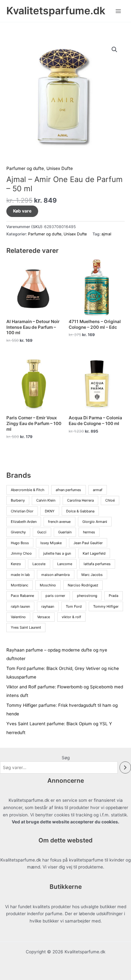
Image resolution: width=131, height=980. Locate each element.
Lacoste (38, 564)
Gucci (41, 532)
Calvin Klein (45, 500)
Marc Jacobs (92, 574)
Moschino (48, 585)
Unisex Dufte (59, 168)
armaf (97, 490)
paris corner (55, 595)
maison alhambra (55, 574)
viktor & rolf (71, 617)
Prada (113, 595)
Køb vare (22, 210)
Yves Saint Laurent (26, 627)
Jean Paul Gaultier (88, 543)
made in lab (20, 574)
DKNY (49, 511)
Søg (66, 757)
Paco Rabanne (22, 595)
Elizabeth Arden (24, 521)
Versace (43, 617)
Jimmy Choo (21, 553)
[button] (114, 49)
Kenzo (16, 564)
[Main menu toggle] (118, 11)
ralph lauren (20, 606)
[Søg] (125, 767)
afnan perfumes (68, 490)
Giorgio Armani (94, 521)
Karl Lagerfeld (94, 553)
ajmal (106, 234)
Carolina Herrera (80, 500)
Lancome (64, 564)
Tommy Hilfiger (106, 606)
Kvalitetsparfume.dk (55, 10)
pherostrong (87, 595)
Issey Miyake (51, 543)
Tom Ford (74, 606)
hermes (89, 532)
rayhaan (47, 606)
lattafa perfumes (97, 564)
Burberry (18, 500)
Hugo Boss (20, 543)
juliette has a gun (57, 553)
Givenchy (18, 532)
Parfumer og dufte (25, 168)
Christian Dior (22, 511)
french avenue (59, 521)
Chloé (110, 500)
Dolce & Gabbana (80, 511)
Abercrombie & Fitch (27, 490)
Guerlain (65, 532)
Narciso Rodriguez (83, 585)
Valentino (18, 617)
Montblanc (19, 585)
